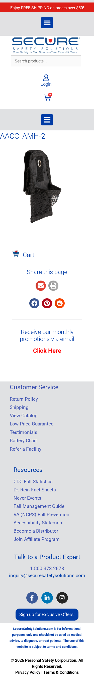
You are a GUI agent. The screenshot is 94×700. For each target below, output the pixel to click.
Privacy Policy (27, 672)
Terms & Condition (60, 672)
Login (46, 84)
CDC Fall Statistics (33, 481)
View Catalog (24, 415)
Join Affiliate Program (37, 539)
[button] (47, 22)
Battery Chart (23, 440)
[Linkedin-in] (47, 598)
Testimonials (23, 432)
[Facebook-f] (32, 598)
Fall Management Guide (39, 506)
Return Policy (24, 399)
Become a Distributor (36, 531)
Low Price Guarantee (31, 424)
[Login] (46, 77)
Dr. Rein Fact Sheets (35, 490)
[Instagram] (62, 598)
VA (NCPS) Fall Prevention (41, 514)
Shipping (19, 407)
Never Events (27, 498)
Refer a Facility (25, 449)
